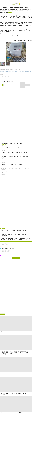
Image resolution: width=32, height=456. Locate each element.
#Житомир (16, 71)
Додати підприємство (16, 258)
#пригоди (23, 71)
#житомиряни (19, 71)
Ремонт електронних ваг (6, 331)
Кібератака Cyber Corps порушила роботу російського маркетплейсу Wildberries (14, 172)
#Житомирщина (27, 71)
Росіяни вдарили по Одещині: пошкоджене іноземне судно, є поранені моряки (15, 157)
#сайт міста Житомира (11, 71)
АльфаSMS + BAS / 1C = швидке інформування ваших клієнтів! (13, 393)
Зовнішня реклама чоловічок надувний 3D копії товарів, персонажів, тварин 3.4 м (15, 373)
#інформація (6, 71)
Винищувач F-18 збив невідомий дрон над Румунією (11, 160)
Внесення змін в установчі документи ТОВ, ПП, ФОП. (11, 412)
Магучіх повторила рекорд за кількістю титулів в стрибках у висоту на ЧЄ (15, 168)
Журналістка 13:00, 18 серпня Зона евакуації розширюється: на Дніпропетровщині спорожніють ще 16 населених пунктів (13, 148)
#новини (3, 71)
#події (30, 71)
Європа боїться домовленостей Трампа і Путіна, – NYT (12, 164)
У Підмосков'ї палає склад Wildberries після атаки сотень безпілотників (15, 152)
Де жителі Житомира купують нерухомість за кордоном (12, 143)
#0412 (1, 71)
